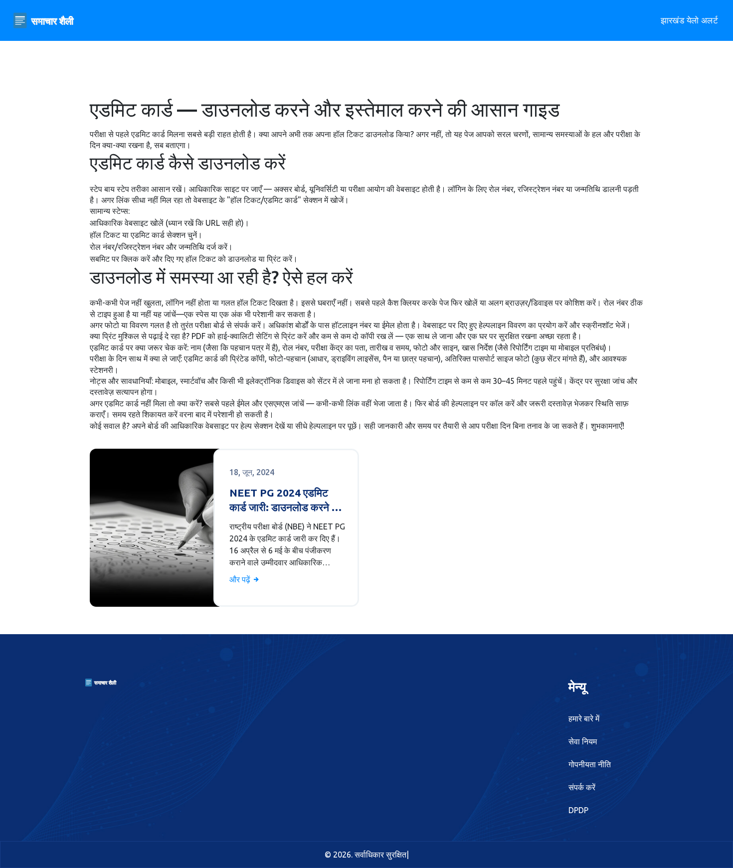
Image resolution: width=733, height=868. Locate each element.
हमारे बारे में (583, 718)
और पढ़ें (240, 579)
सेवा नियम (582, 741)
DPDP (578, 810)
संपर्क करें (581, 787)
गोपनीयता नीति (589, 764)
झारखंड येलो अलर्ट (689, 20)
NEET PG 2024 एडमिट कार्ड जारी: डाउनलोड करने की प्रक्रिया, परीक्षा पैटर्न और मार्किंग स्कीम (285, 501)
